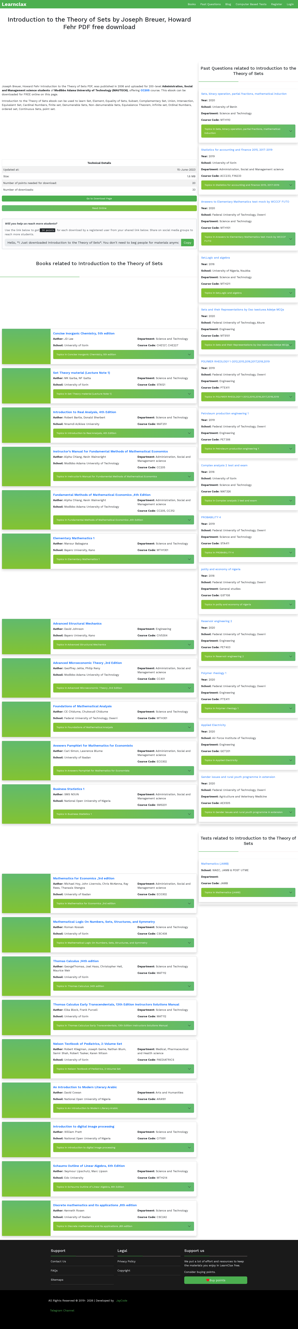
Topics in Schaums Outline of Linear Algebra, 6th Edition (90, 1186)
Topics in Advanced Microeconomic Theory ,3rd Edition (89, 687)
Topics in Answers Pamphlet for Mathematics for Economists (92, 770)
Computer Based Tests (251, 4)
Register (276, 4)
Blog (228, 4)
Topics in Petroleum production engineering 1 (231, 448)
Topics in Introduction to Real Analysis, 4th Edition (86, 433)
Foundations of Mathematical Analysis (82, 706)
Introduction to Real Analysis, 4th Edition (84, 412)
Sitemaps (57, 1279)
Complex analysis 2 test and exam (224, 465)
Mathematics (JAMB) (215, 863)
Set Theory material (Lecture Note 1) (81, 373)
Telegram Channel (62, 1310)
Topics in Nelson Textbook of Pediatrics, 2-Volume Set (88, 1068)
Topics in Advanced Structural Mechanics (81, 644)
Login (290, 4)
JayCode (121, 1300)
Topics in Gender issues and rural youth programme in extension (243, 812)
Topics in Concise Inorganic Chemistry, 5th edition (86, 354)
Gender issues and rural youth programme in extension (238, 776)
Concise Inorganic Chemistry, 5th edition (84, 333)
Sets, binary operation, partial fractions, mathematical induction (244, 93)
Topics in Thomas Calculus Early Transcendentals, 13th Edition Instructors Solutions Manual (112, 1025)
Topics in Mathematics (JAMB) (222, 892)
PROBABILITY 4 (211, 517)
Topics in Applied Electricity (220, 760)
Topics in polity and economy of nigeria (227, 604)
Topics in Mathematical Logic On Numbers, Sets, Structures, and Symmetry (101, 942)
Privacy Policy (126, 1261)
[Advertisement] (95, 60)
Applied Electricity (213, 725)
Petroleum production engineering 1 (225, 413)
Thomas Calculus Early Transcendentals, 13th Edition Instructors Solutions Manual (116, 1004)
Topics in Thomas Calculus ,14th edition (80, 986)
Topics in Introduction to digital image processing (85, 1147)
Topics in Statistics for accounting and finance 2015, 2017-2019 (241, 184)
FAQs (54, 1270)
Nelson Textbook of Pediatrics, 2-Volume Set (87, 1044)
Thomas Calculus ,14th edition (76, 961)
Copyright (123, 1270)
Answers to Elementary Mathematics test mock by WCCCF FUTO (245, 201)
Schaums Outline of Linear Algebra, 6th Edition (89, 1166)
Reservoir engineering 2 (216, 621)
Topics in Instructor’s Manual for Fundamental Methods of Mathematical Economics (106, 476)
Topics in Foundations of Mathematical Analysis (84, 727)
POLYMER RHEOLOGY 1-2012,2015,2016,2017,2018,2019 (235, 361)
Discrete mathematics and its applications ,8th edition (95, 1205)
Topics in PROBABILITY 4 (219, 552)
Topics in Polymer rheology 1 (221, 708)
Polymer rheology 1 (213, 673)
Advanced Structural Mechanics (77, 623)
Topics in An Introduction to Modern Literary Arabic (87, 1108)
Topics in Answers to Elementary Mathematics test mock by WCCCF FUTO (245, 238)
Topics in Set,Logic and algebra (223, 292)
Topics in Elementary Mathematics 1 (78, 559)
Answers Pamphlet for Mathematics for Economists (93, 745)
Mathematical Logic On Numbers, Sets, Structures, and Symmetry (104, 922)
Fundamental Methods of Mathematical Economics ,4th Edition (102, 495)
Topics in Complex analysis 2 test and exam (230, 500)
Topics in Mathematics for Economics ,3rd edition (85, 903)
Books (192, 4)
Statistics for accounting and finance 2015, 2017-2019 (236, 149)
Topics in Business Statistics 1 (74, 814)
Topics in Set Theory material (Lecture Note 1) (84, 393)
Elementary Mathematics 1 (73, 538)
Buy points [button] (217, 1280)
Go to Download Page (99, 198)
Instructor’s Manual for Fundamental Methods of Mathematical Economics (110, 451)
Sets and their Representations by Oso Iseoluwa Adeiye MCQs (242, 309)
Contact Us (58, 1261)
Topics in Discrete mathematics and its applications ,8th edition (94, 1226)
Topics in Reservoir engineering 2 (224, 656)
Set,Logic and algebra (215, 257)
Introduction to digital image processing (83, 1126)
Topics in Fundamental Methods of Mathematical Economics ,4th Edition (99, 519)
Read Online (99, 208)
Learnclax (14, 4)
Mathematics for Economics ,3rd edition (83, 878)
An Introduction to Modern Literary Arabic (85, 1087)
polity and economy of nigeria (220, 569)
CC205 (145, 90)
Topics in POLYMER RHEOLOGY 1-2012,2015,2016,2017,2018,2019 (241, 396)
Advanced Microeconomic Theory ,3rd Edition (87, 663)
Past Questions (210, 4)
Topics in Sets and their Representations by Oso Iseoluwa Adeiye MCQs (246, 344)
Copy (187, 242)
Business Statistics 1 (68, 789)
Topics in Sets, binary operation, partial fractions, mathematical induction (242, 130)
